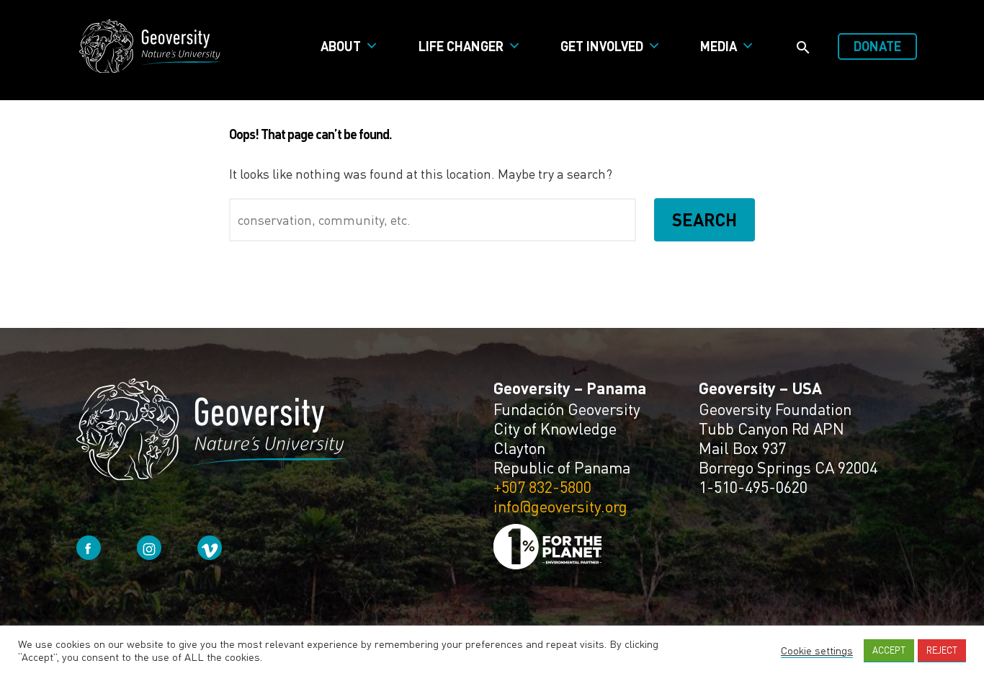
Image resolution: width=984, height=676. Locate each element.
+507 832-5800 (542, 487)
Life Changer (461, 46)
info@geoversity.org (560, 506)
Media (718, 46)
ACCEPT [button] (888, 650)
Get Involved (601, 46)
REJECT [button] (941, 650)
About (341, 46)
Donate (877, 46)
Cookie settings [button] (817, 650)
